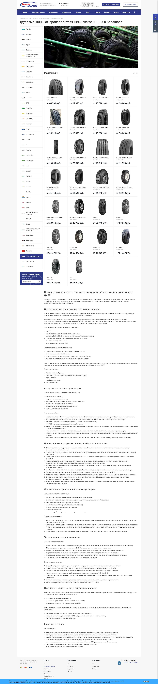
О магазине (96, 660)
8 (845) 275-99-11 (87, 5)
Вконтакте (119, 663)
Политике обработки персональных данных (96, 682)
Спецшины (47, 669)
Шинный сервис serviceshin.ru (111, 4)
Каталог (46, 660)
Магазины (95, 666)
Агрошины (47, 671)
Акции (70, 671)
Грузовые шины (49, 666)
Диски (46, 674)
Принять (146, 681)
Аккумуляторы (49, 676)
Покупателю (72, 660)
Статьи (94, 669)
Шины (46, 664)
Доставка (71, 664)
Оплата (70, 666)
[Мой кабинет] (134, 12)
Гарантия (71, 669)
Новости (95, 664)
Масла (46, 679)
